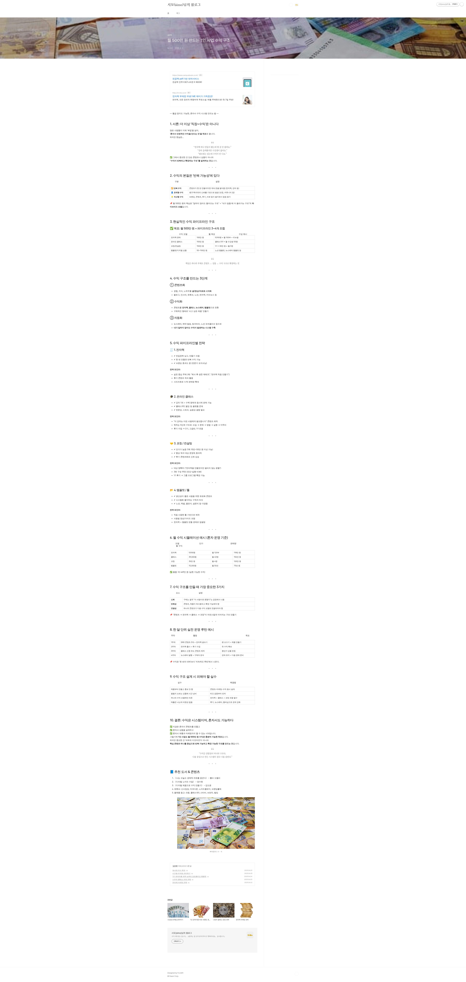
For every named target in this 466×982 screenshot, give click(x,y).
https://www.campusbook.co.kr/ (185, 75)
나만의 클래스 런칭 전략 (181, 879)
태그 (178, 13)
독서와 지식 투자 (178, 870)
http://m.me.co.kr (179, 93)
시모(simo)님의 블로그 (184, 5)
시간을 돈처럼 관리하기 (181, 873)
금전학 (175, 866)
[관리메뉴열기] (462, 4)
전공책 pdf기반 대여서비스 (185, 78)
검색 (291, 5)
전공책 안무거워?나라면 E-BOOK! (187, 82)
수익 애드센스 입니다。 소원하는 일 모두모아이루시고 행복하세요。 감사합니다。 (199, 936)
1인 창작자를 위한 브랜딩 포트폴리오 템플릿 (189, 876)
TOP (297, 974)
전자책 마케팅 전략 (179, 882)
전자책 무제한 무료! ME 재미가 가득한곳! (192, 96)
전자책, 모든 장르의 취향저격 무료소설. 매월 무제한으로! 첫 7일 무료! (202, 99)
